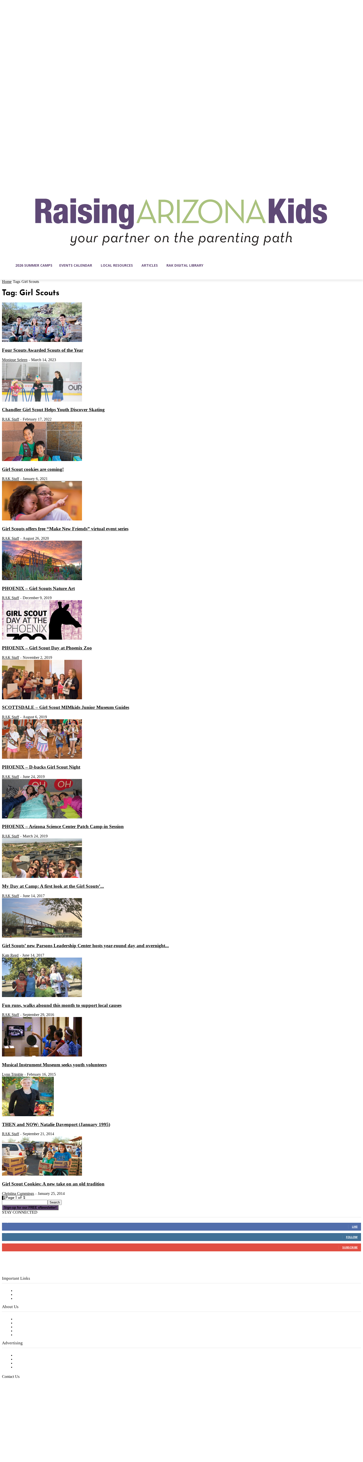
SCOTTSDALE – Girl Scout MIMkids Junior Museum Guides (65, 707)
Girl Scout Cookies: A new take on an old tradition (53, 1183)
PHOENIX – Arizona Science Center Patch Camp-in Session (63, 826)
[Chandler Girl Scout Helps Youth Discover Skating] (42, 401)
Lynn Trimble (12, 1074)
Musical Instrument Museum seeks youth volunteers (54, 1064)
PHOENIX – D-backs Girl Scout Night (41, 767)
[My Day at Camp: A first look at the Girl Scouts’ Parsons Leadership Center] (42, 877)
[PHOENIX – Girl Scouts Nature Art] (42, 579)
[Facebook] (6, 1439)
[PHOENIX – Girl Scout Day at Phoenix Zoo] (42, 639)
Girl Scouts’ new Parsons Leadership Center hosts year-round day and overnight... (85, 945)
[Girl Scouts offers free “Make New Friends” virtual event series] (42, 519)
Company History (31, 1323)
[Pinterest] (37, 1439)
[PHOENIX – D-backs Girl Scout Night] (42, 758)
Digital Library (28, 1295)
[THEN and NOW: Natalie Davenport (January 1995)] (28, 1115)
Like (355, 1226)
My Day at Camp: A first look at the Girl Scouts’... (53, 886)
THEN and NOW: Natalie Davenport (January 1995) (56, 1124)
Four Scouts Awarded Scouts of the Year (42, 350)
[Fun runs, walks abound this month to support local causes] (42, 996)
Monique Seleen (14, 360)
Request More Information (39, 1367)
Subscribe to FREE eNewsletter (43, 1291)
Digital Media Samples (35, 1363)
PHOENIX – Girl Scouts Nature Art (38, 588)
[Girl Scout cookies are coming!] (42, 460)
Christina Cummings (18, 1193)
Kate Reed (10, 955)
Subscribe (350, 1247)
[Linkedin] (27, 1439)
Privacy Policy (27, 1299)
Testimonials (26, 1355)
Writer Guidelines (30, 1331)
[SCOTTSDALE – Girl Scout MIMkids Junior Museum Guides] (42, 698)
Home (7, 281)
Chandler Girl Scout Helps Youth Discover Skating (53, 409)
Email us (20, 1402)
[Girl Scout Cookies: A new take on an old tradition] (42, 1175)
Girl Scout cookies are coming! (33, 469)
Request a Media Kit (33, 1359)
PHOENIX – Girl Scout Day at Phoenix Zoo (47, 647)
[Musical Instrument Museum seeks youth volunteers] (42, 1055)
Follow (352, 1237)
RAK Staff (10, 419)
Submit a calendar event (37, 1335)
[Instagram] (16, 1439)
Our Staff (23, 1319)
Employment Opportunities (39, 1327)
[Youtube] (58, 1439)
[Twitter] (47, 1439)
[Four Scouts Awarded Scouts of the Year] (42, 341)
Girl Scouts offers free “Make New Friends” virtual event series (65, 528)
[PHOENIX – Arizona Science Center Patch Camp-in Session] (42, 817)
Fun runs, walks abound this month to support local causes (61, 1005)
